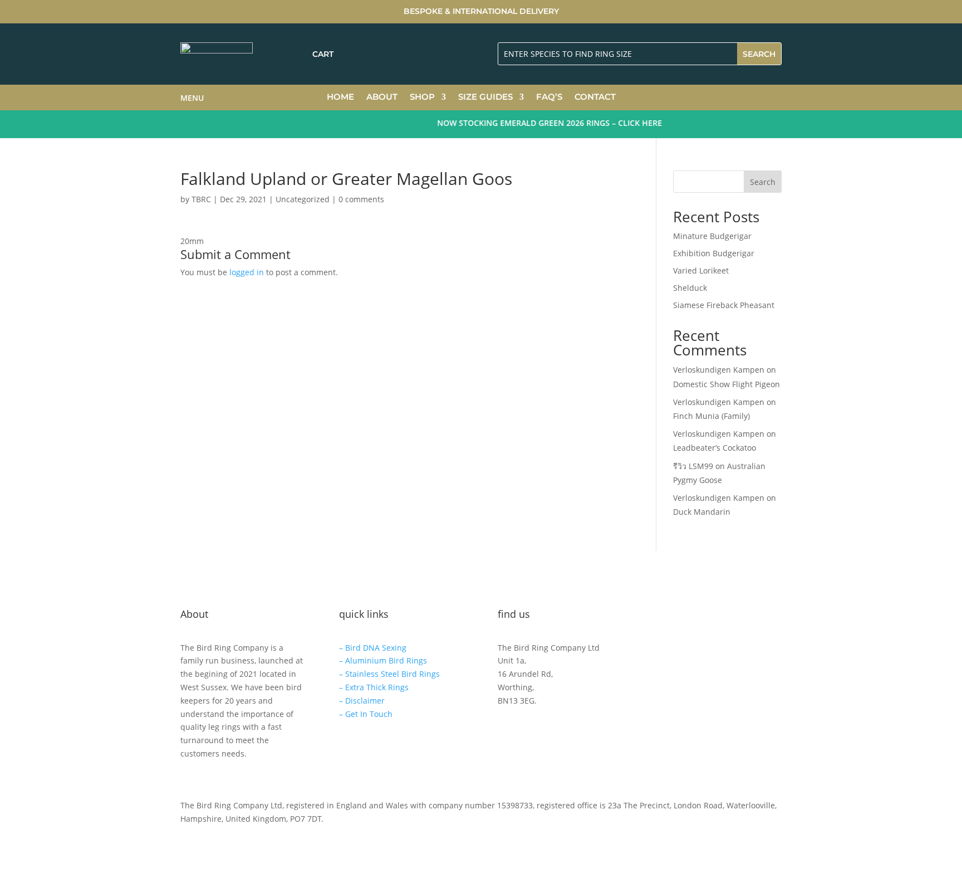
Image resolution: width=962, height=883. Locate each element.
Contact (595, 97)
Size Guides (485, 97)
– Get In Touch (365, 714)
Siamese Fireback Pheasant (723, 305)
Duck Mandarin (701, 511)
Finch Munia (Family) (711, 416)
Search (763, 182)
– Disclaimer (362, 700)
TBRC (201, 199)
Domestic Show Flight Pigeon (726, 384)
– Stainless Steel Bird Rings (389, 674)
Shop (422, 97)
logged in (246, 272)
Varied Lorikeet (701, 270)
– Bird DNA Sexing (372, 647)
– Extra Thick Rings (374, 687)
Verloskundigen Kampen (718, 369)
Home (340, 97)
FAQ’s (549, 97)
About (381, 97)
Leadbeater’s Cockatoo (714, 447)
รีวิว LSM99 (693, 466)
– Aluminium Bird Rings (383, 660)
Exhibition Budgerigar (713, 253)
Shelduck (690, 287)
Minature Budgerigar (712, 236)
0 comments (361, 199)
